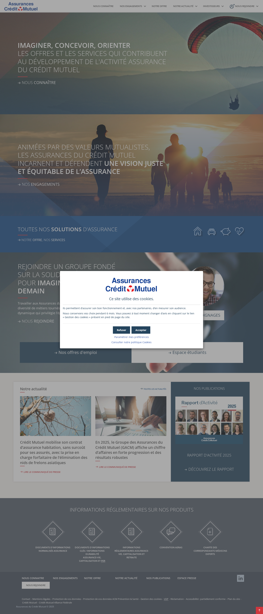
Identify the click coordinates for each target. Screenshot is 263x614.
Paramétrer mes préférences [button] (131, 337)
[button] (141, 330)
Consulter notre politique (131, 342)
